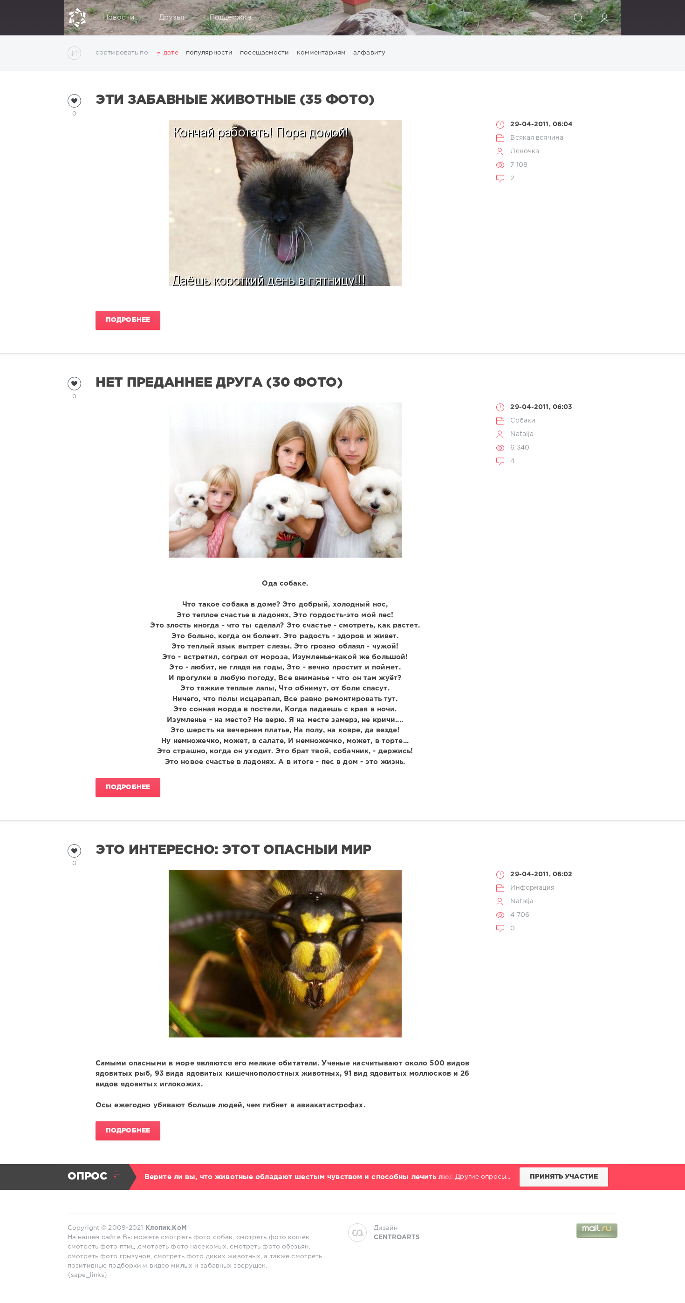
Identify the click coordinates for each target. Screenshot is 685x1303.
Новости (118, 17)
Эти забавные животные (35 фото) (235, 100)
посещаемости (264, 52)
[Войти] (604, 17)
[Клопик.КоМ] (77, 17)
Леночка (524, 151)
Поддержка (231, 17)
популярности (209, 52)
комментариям (321, 52)
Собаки (522, 420)
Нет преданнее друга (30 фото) (219, 383)
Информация (532, 888)
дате (171, 52)
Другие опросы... (482, 1177)
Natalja (522, 434)
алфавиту (369, 52)
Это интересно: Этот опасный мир (233, 850)
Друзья (172, 17)
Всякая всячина (536, 138)
